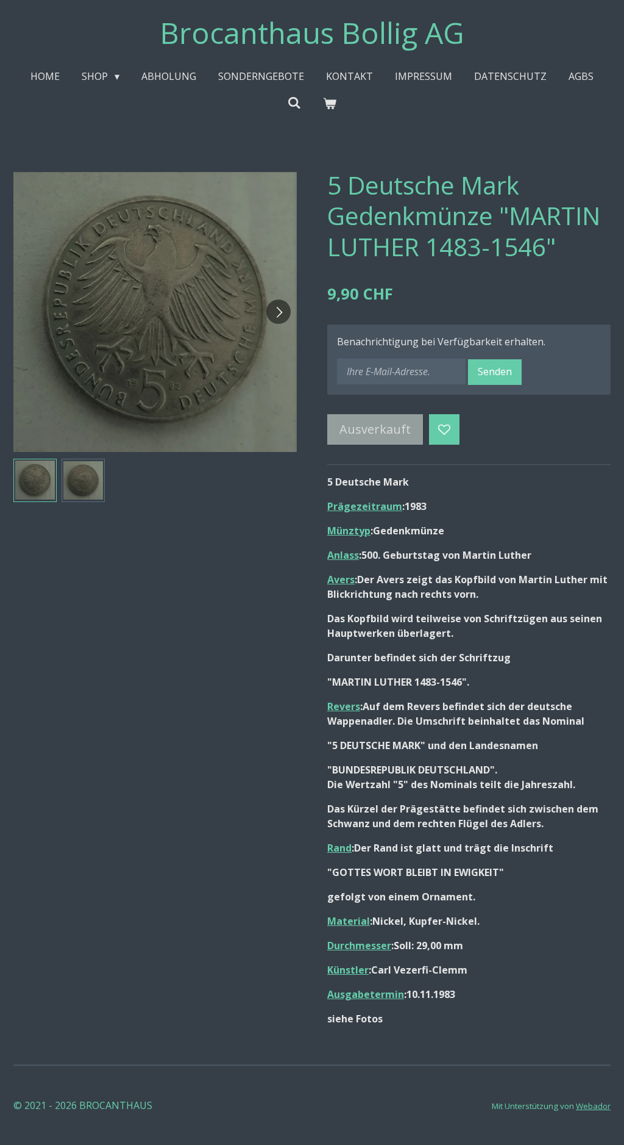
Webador (593, 1105)
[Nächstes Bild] (278, 312)
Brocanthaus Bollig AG (312, 32)
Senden (495, 371)
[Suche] (294, 102)
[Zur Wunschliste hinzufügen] (444, 429)
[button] (35, 480)
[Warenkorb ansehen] (329, 103)
